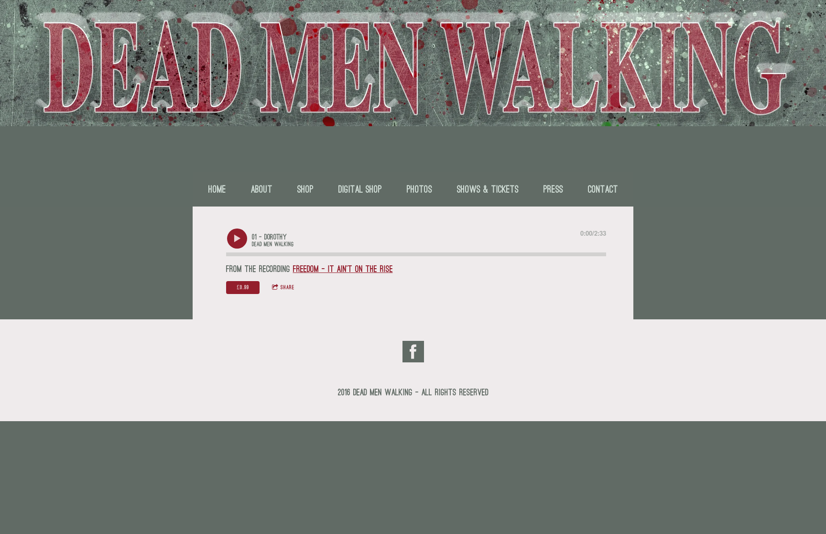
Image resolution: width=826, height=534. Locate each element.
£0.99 (243, 287)
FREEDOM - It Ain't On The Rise (343, 268)
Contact (603, 189)
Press (553, 189)
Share (287, 287)
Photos (419, 189)
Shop (305, 189)
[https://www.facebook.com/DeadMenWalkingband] (413, 354)
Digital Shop (360, 189)
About (261, 189)
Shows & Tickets (488, 189)
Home (217, 189)
